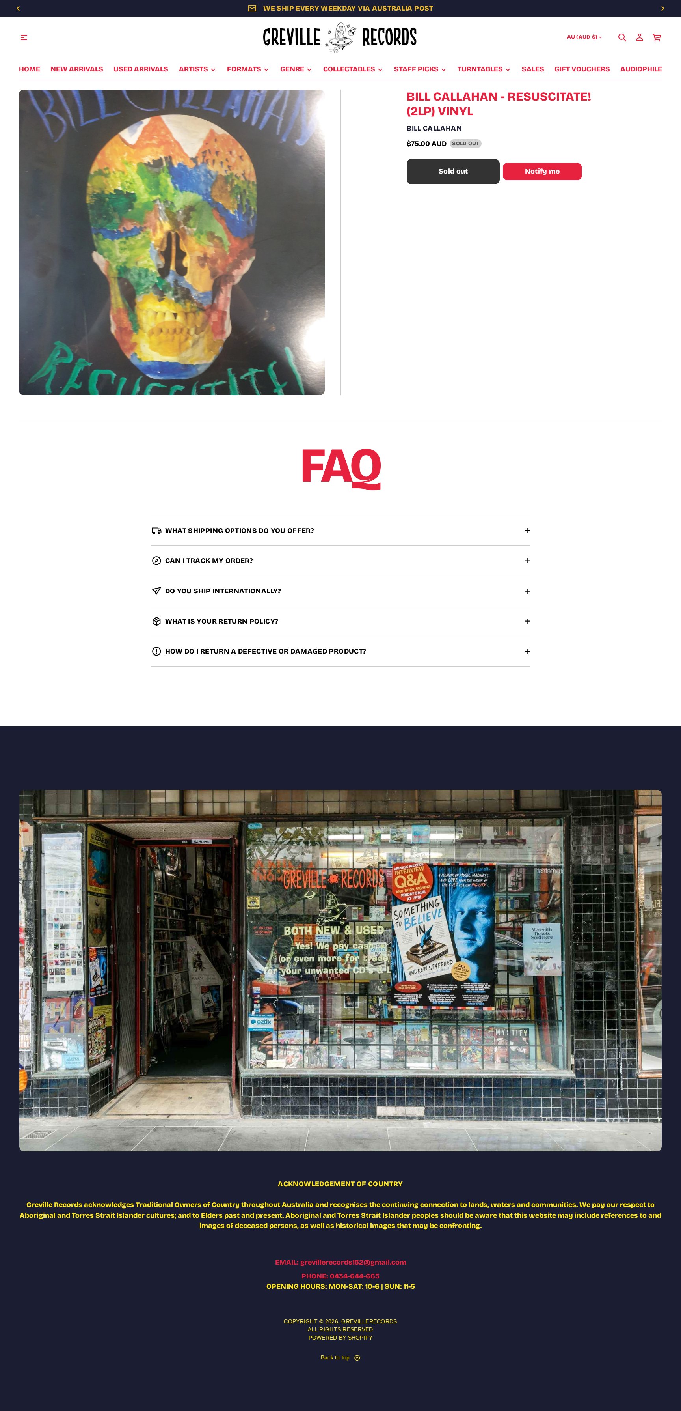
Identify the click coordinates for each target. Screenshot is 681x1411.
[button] (622, 37)
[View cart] (657, 37)
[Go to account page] (639, 37)
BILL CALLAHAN (434, 128)
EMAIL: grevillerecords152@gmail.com (340, 1262)
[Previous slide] (18, 8)
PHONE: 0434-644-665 (340, 1276)
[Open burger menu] (24, 37)
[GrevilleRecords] (340, 37)
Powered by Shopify (341, 1338)
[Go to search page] (622, 37)
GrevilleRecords (369, 1322)
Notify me (542, 171)
